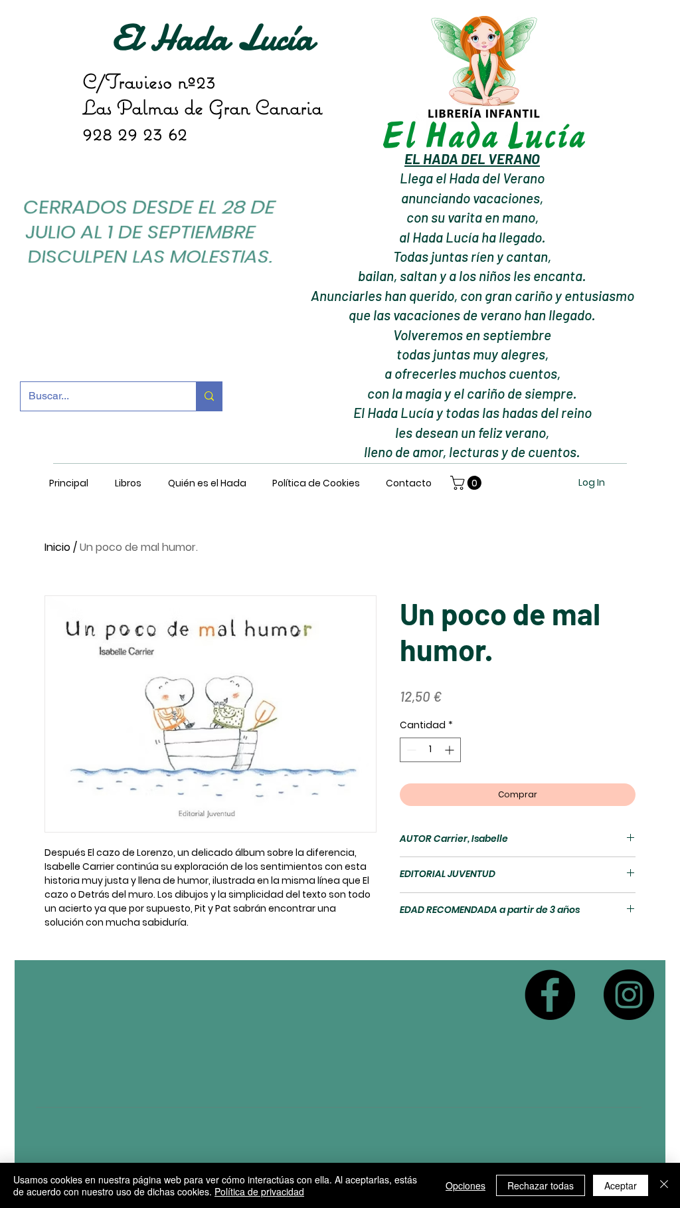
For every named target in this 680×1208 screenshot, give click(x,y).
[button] (467, 483)
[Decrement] (410, 749)
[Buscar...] (209, 396)
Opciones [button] (465, 1185)
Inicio (57, 547)
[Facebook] (550, 994)
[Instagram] (629, 994)
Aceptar (620, 1185)
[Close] (664, 1185)
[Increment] (450, 749)
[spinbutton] (430, 749)
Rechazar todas (540, 1185)
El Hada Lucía (212, 37)
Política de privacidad (259, 1191)
